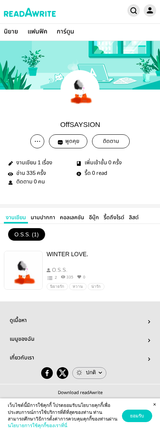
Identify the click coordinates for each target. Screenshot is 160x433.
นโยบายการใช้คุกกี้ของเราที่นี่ (37, 425)
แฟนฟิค (37, 32)
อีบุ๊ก (94, 217)
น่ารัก (96, 286)
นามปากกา (43, 217)
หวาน (78, 286)
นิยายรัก (57, 286)
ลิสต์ (134, 217)
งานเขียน (16, 217)
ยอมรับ (137, 416)
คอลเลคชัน (72, 217)
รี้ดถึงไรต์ (114, 217)
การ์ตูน (65, 32)
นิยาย (11, 32)
